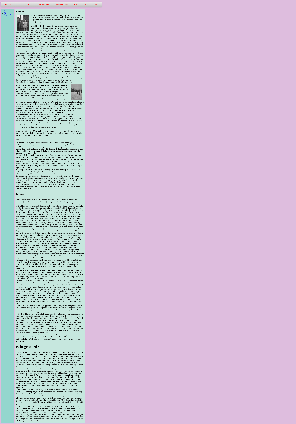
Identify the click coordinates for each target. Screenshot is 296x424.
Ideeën (5, 13)
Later (5, 12)
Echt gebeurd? (7, 15)
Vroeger (6, 10)
